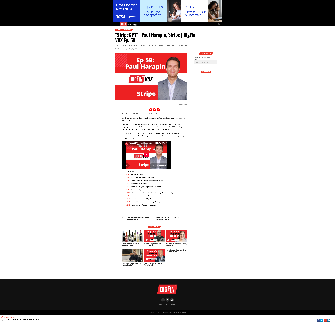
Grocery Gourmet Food (7, 317)
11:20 (128, 193)
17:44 (128, 199)
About (161, 305)
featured (158, 211)
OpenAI (164, 211)
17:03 (128, 196)
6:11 (127, 184)
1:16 (127, 178)
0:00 (127, 174)
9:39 (127, 190)
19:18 (128, 202)
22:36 (128, 205)
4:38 (127, 181)
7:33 (127, 187)
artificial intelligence (140, 211)
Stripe (179, 211)
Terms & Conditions (170, 305)
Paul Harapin (172, 211)
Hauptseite (3, 316)
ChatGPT (151, 211)
